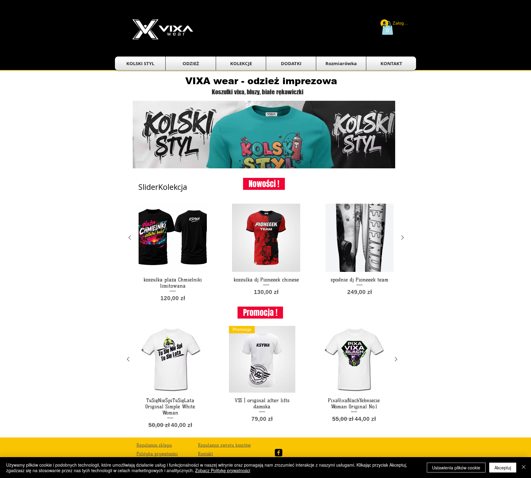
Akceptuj (502, 467)
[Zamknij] (523, 467)
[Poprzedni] (129, 237)
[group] (266, 253)
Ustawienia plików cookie (456, 467)
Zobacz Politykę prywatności (222, 470)
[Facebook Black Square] (278, 452)
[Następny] (402, 237)
